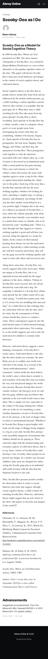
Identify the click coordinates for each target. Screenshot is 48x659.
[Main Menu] (44, 4)
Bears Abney (9, 34)
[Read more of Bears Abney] (6, 28)
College (6, 14)
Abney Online (12, 3)
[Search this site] (39, 4)
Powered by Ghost (24, 639)
